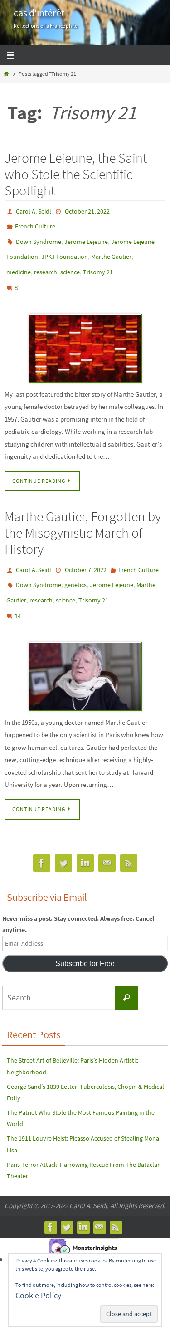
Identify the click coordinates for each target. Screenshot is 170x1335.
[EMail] (107, 841)
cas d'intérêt (39, 12)
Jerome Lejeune (86, 237)
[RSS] (128, 841)
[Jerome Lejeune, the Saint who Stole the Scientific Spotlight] (85, 335)
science (70, 263)
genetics (75, 569)
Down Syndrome (38, 237)
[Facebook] (41, 841)
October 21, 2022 (87, 211)
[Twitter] (63, 841)
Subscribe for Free (85, 941)
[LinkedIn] (85, 841)
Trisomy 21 (98, 263)
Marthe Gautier (111, 250)
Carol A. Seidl (33, 211)
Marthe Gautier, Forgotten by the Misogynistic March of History (83, 519)
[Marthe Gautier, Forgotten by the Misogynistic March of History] (85, 653)
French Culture (35, 224)
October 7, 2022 (86, 556)
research (45, 263)
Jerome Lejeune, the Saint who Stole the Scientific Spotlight (76, 174)
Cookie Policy (38, 1295)
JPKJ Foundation (64, 250)
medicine (18, 263)
